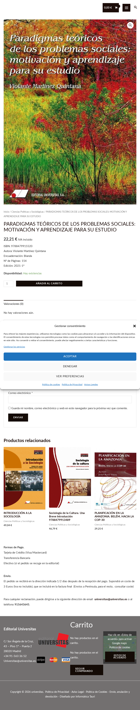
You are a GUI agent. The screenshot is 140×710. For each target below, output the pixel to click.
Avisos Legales (91, 384)
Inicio (6, 212)
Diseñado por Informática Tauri (77, 696)
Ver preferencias (70, 376)
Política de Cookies (96, 692)
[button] (134, 326)
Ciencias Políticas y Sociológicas (27, 212)
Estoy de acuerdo (119, 656)
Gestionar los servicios (14, 347)
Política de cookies (51, 384)
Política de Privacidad (72, 384)
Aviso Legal (77, 692)
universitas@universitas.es (110, 599)
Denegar (70, 366)
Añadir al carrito (49, 283)
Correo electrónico (20, 393)
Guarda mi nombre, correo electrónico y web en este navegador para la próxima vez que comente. (69, 408)
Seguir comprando (84, 670)
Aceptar (70, 356)
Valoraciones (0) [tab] (13, 304)
